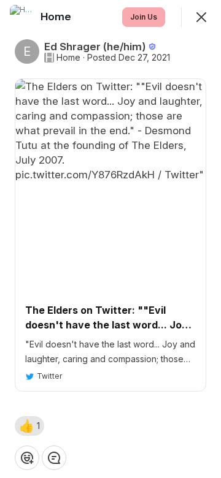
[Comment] (54, 458)
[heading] (57, 16)
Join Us (143, 16)
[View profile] (22, 17)
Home (68, 58)
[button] (29, 426)
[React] (27, 457)
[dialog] (110, 239)
